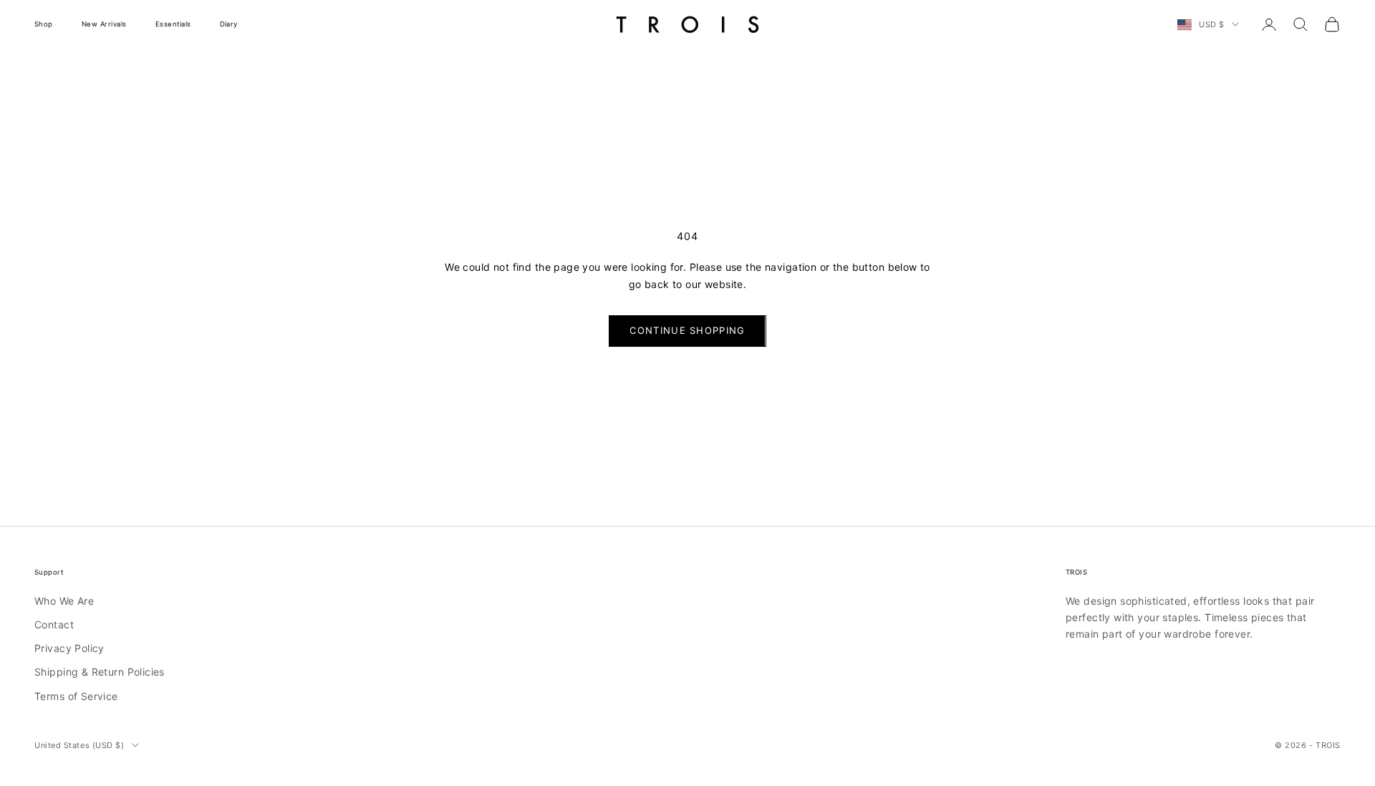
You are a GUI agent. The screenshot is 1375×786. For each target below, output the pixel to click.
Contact (54, 624)
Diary (229, 24)
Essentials (173, 24)
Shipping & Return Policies (99, 672)
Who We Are (64, 601)
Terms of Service (76, 696)
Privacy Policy (69, 648)
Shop (43, 24)
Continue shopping (687, 330)
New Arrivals (104, 24)
